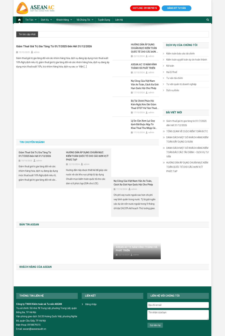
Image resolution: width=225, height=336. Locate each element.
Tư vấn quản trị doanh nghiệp (181, 84)
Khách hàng (62, 19)
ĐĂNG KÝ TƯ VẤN (176, 8)
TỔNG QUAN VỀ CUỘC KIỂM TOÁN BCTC (187, 131)
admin (37, 52)
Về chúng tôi (83, 19)
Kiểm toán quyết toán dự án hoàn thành (186, 59)
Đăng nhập (91, 304)
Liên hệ (119, 19)
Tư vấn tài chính (174, 78)
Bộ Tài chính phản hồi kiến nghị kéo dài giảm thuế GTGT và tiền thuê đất (144, 105)
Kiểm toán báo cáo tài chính (180, 53)
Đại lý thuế (171, 72)
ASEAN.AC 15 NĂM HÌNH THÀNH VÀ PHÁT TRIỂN (144, 66)
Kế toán (170, 65)
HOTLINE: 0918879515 (145, 8)
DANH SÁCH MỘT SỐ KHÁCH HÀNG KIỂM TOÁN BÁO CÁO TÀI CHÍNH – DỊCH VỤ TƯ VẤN (187, 152)
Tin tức (29, 19)
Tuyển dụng (104, 19)
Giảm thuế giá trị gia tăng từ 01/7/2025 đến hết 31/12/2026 (54, 46)
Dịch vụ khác (172, 90)
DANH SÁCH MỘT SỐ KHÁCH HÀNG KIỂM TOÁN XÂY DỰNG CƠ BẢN (187, 139)
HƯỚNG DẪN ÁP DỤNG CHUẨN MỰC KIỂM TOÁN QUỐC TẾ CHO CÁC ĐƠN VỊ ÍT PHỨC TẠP (144, 48)
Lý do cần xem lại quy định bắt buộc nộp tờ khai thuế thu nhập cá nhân (143, 124)
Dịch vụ (45, 19)
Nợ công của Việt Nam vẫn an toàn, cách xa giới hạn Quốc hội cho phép (145, 84)
